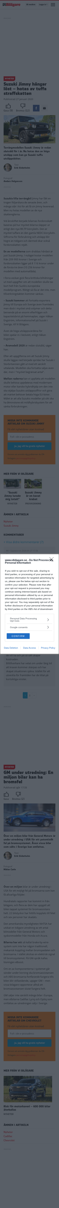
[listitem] (29, 619)
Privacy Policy (48, 647)
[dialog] (29, 604)
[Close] (52, 560)
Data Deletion (11, 647)
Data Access (29, 647)
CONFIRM (18, 636)
